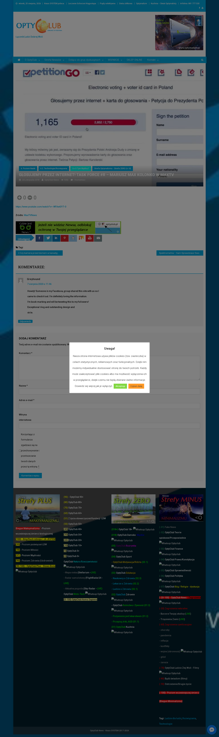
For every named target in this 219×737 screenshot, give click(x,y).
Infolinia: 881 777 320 (189, 3)
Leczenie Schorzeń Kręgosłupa (82, 3)
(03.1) (145, 562)
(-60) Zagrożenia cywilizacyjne (175, 624)
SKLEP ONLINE (134, 59)
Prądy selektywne (107, 3)
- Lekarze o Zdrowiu (122, 583)
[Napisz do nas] (98, 238)
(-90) (161, 684)
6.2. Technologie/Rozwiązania (53, 168)
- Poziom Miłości (27, 550)
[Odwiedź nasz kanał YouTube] (90, 238)
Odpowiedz (25, 321)
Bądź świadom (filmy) (175, 678)
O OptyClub (31, 59)
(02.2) (136, 583)
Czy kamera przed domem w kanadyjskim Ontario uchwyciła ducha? (41, 253)
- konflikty (164, 646)
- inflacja (163, 640)
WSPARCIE (113, 59)
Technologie (165, 724)
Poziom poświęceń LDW (34, 544)
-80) (162, 678)
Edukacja (125, 573)
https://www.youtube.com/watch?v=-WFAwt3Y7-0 (41, 206)
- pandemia (165, 635)
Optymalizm (141, 3)
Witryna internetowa (25, 417)
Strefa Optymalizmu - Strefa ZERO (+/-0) (112, 168)
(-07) (161, 586)
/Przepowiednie (177, 538)
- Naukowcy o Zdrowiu (123, 578)
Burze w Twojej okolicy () (176, 613)
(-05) (162, 570)
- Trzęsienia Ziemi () (172, 619)
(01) (113, 627)
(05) (113, 545)
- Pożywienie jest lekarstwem (126, 616)
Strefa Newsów (52, 59)
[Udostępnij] (40, 238)
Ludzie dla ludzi (173, 718)
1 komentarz (79, 180)
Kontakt (151, 59)
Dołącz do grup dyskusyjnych (84, 59)
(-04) (161, 559)
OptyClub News (52, 180)
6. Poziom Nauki (28, 168)
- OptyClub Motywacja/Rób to (126, 562)
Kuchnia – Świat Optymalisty (163, 3)
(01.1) (136, 621)
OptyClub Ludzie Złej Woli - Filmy (181, 668)
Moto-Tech (74, 594)
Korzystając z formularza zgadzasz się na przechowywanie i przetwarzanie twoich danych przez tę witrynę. (30, 450)
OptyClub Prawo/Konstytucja (179, 559)
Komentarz (25, 353)
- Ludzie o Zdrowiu (121, 589)
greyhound (33, 279)
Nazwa (23, 385)
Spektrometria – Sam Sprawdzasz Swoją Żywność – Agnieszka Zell (181, 253)
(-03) (161, 548)
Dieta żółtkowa (125, 3)
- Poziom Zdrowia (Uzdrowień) (34, 560)
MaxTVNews (30, 215)
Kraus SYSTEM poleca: (54, 3)
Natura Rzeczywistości (80, 561)
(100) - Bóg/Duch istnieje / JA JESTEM (35, 539)
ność (141, 605)
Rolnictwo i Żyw (125, 605)
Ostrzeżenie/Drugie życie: (178, 684)
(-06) (161, 576)
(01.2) (145, 616)
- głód (162, 657)
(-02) (161, 532)
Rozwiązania (189, 718)
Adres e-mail (26, 400)
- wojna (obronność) (170, 651)
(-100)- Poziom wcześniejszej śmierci (179, 692)
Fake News (170, 527)
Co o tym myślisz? (80, 168)
